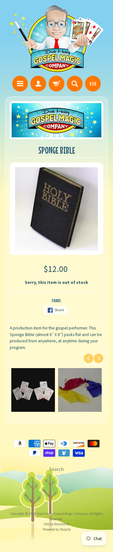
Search (56, 469)
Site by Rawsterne (56, 524)
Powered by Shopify (57, 529)
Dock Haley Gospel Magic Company (62, 513)
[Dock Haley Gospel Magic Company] (56, 39)
